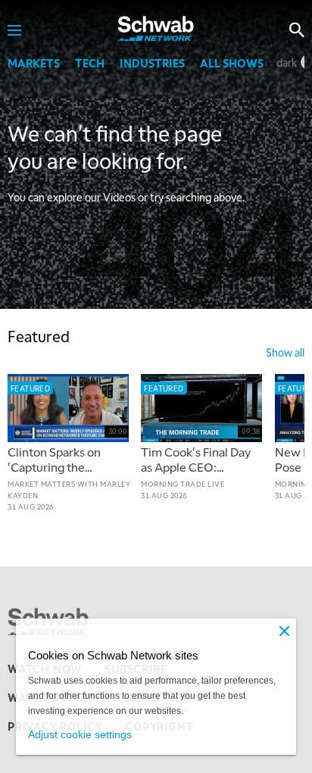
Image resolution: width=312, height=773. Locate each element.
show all (285, 352)
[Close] (284, 631)
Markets (34, 63)
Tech (90, 63)
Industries (152, 63)
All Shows (232, 63)
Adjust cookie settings (80, 734)
